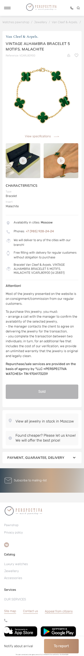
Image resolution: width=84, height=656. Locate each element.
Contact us (30, 611)
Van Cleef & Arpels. (22, 36)
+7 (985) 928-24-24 (40, 231)
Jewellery (11, 571)
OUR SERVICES (15, 599)
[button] (7, 8)
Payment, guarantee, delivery (35, 458)
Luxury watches (16, 564)
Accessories (13, 578)
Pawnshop (11, 525)
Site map (10, 611)
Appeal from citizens (59, 611)
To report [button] (61, 646)
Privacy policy (13, 532)
